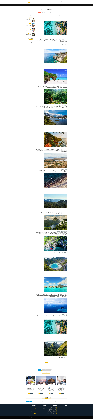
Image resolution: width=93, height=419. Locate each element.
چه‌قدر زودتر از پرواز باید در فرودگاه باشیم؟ (52, 409)
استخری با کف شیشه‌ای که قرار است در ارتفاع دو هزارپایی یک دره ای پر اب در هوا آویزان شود (51, 413)
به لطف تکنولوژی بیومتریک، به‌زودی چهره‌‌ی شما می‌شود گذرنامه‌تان (51, 410)
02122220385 (32, 411)
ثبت (29, 401)
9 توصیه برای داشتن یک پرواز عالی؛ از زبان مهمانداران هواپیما (61, 387)
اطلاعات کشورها (55, 4)
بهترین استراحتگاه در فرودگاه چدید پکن (52, 411)
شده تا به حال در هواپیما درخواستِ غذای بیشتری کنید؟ (28, 29)
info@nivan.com (32, 413)
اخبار (48, 4)
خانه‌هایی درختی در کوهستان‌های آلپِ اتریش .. (51, 387)
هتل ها (51, 4)
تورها (59, 4)
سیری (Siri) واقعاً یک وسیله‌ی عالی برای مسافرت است (51, 412)
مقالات (45, 4)
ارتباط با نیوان (34, 4)
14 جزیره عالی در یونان (29, 18)
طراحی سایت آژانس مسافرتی (64, 418)
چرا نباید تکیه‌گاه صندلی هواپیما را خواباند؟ (28, 33)
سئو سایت (59, 418)
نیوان (66, 4)
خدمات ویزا (63, 4)
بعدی (39, 12)
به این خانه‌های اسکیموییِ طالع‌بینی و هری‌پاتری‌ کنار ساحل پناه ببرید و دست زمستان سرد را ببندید (41, 387)
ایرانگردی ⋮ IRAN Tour (40, 4)
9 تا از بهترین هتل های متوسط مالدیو (29, 23)
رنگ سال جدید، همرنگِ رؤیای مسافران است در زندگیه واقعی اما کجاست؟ (51, 408)
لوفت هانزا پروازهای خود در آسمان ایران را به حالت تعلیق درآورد (51, 407)
